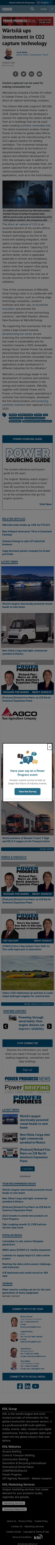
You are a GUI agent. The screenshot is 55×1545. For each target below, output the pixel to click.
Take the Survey (27, 791)
